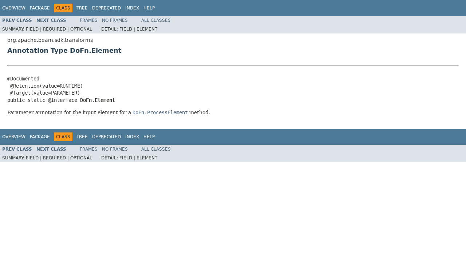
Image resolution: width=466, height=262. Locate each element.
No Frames (115, 20)
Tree (82, 8)
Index (132, 8)
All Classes (156, 20)
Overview (13, 8)
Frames (89, 20)
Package (40, 8)
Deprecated (106, 8)
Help (149, 8)
